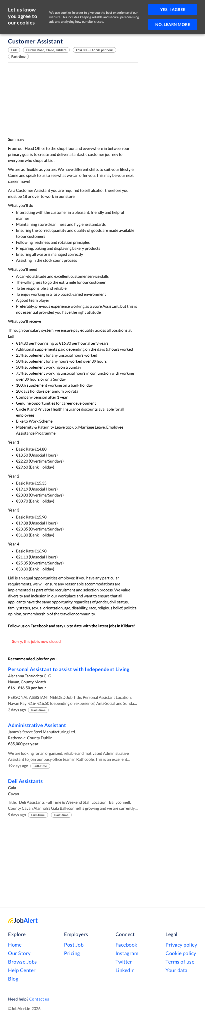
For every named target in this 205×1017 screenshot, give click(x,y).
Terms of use (180, 962)
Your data (177, 970)
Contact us (39, 999)
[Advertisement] (73, 99)
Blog (13, 979)
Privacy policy (181, 945)
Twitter (124, 962)
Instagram (127, 953)
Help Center (22, 970)
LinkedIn (125, 970)
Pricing (72, 953)
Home (15, 945)
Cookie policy (181, 953)
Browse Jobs (22, 962)
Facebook (126, 945)
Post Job (74, 945)
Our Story (19, 953)
